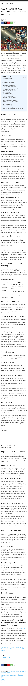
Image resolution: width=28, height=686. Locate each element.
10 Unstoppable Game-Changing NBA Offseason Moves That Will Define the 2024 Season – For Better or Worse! (13, 675)
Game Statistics (6, 92)
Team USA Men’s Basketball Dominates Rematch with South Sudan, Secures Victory (13, 109)
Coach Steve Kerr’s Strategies (10, 86)
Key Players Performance (8, 82)
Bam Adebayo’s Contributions (10, 83)
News (6, 2)
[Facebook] (2, 23)
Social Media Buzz (8, 104)
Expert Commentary (9, 107)
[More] (14, 23)
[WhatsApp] (11, 23)
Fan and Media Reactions (8, 103)
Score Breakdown (8, 81)
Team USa (5, 658)
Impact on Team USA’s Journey (9, 97)
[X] (5, 23)
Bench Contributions (9, 96)
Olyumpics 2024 (6, 657)
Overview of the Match (7, 78)
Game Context (7, 79)
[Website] (1, 682)
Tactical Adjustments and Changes (11, 90)
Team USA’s (23, 628)
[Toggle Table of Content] (23, 77)
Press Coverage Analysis (9, 105)
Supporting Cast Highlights (10, 85)
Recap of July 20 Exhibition (10, 89)
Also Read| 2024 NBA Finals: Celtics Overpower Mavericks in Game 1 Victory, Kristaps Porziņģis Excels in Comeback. (13, 649)
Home (2, 2)
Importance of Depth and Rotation (11, 101)
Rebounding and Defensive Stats (11, 94)
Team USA (22, 68)
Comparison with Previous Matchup (10, 88)
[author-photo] (3, 678)
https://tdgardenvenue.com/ (7, 680)
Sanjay (2, 17)
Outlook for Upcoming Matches (11, 100)
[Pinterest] (8, 23)
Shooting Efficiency (8, 93)
